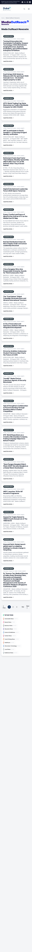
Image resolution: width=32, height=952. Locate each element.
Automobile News (11, 618)
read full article (7, 61)
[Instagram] (27, 2)
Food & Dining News (12, 639)
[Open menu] (29, 9)
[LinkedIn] (30, 2)
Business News (11, 625)
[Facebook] (22, 2)
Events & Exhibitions (12, 632)
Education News (11, 629)
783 (23, 607)
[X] (25, 2)
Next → (27, 607)
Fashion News (10, 635)
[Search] (24, 9)
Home (2, 18)
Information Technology (13, 646)
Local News (9, 649)
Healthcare (9, 642)
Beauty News (10, 622)
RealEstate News (11, 652)
